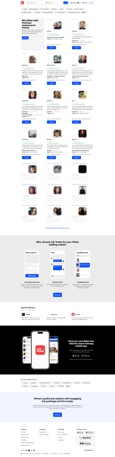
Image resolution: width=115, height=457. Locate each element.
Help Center (61, 440)
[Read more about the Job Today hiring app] (81, 359)
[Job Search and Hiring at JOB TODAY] (22, 2)
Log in (91, 2)
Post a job (84, 2)
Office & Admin (27, 12)
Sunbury (44, 386)
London (25, 382)
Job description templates (27, 442)
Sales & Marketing (48, 12)
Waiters (25, 9)
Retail (61, 9)
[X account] (31, 450)
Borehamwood (67, 382)
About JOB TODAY (62, 434)
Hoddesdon (35, 386)
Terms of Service (54, 453)
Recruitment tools (25, 445)
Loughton (56, 382)
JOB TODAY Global (44, 434)
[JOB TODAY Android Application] (85, 355)
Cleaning (37, 12)
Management (34, 9)
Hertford (52, 386)
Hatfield (25, 386)
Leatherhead (87, 382)
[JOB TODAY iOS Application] (76, 355)
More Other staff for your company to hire (57, 228)
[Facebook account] (26, 450)
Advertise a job (24, 434)
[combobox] (36, 3)
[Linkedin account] (34, 450)
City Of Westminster (45, 382)
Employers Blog (25, 437)
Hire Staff (23, 432)
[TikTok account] (21, 450)
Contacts (60, 437)
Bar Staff (69, 9)
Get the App (61, 432)
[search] (65, 2)
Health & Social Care (74, 12)
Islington (34, 382)
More (83, 12)
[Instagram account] (23, 450)
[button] (57, 34)
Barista (54, 9)
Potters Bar (61, 386)
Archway (77, 382)
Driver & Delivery (61, 12)
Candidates (24, 440)
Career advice (42, 432)
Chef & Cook (45, 9)
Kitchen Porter (79, 9)
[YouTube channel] (29, 450)
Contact (51, 47)
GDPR (60, 453)
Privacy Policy (46, 453)
